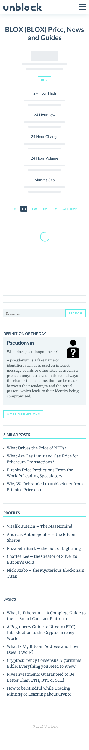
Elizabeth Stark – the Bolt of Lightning (44, 548)
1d (23, 209)
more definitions (23, 414)
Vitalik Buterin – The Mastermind (39, 526)
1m (44, 209)
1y (55, 209)
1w (34, 209)
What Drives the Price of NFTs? (36, 448)
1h (14, 209)
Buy (44, 80)
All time (69, 209)
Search (75, 313)
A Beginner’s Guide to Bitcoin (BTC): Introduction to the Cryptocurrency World (42, 632)
